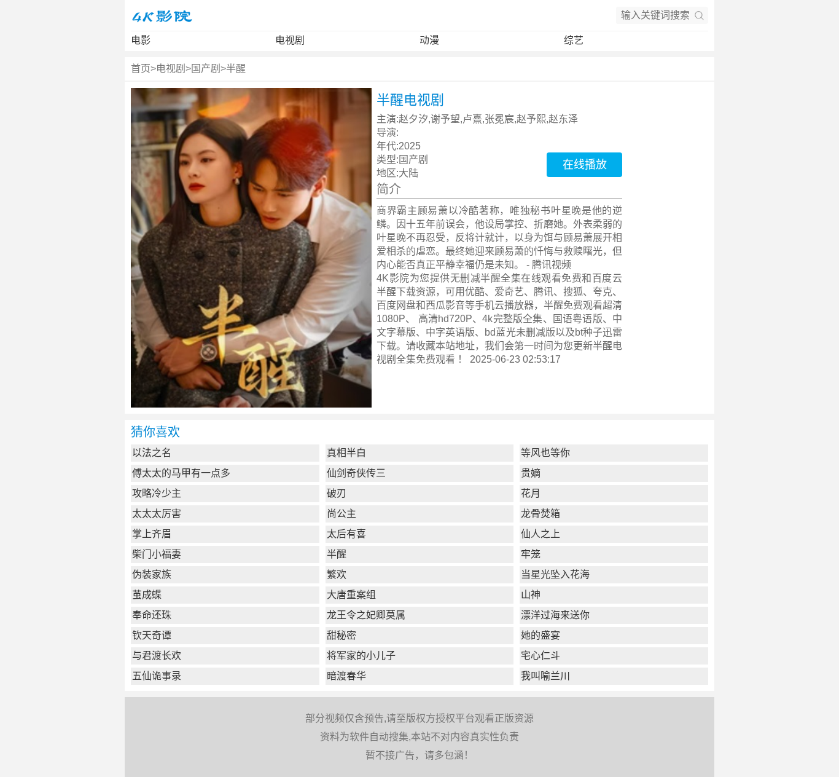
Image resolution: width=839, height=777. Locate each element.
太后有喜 (346, 534)
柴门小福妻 (156, 554)
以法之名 (151, 453)
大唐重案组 (351, 595)
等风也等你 (545, 453)
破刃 (336, 493)
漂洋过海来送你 (555, 615)
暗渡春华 (346, 676)
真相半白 (346, 453)
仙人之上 (540, 534)
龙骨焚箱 (540, 513)
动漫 (429, 40)
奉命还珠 (151, 615)
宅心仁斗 (540, 655)
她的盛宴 (540, 635)
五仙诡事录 (156, 676)
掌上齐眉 (151, 534)
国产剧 (205, 68)
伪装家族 (151, 574)
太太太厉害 (156, 513)
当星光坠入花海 (555, 574)
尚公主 (341, 513)
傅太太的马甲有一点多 (181, 473)
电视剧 (290, 40)
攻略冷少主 (156, 493)
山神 (530, 595)
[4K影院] (161, 15)
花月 (530, 493)
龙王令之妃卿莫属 (366, 615)
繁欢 (336, 574)
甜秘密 (341, 635)
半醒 (236, 68)
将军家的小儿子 (361, 655)
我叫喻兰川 (545, 676)
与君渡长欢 (156, 655)
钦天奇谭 (151, 635)
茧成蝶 (147, 595)
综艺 (573, 40)
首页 (140, 68)
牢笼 (530, 554)
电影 (140, 40)
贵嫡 (530, 473)
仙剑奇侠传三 (356, 473)
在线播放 (585, 165)
